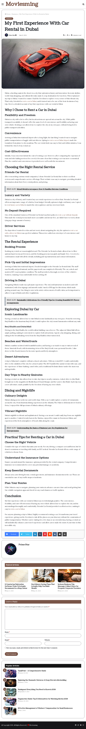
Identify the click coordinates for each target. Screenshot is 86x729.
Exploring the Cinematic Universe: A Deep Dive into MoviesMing (42, 680)
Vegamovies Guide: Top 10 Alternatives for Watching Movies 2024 (43, 699)
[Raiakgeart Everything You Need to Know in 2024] (10, 692)
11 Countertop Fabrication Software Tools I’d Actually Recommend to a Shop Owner (16, 586)
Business (15, 14)
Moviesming (33, 725)
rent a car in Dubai (29, 101)
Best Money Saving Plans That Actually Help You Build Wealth (43, 586)
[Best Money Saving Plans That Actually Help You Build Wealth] (43, 575)
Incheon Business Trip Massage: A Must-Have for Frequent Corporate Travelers (69, 586)
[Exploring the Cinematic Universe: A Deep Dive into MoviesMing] (10, 683)
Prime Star (12, 35)
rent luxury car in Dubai (15, 205)
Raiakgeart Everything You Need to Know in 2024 (37, 690)
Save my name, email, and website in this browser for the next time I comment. (32, 648)
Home (8, 14)
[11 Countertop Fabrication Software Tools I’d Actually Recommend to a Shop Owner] (16, 575)
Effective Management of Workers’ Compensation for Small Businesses (45, 708)
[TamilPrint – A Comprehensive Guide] (10, 674)
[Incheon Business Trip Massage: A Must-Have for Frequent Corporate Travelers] (69, 575)
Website (47, 640)
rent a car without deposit (68, 215)
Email (7, 640)
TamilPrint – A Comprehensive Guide (32, 671)
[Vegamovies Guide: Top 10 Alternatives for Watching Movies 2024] (10, 702)
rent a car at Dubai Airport (59, 140)
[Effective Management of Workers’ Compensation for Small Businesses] (10, 711)
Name (7, 632)
